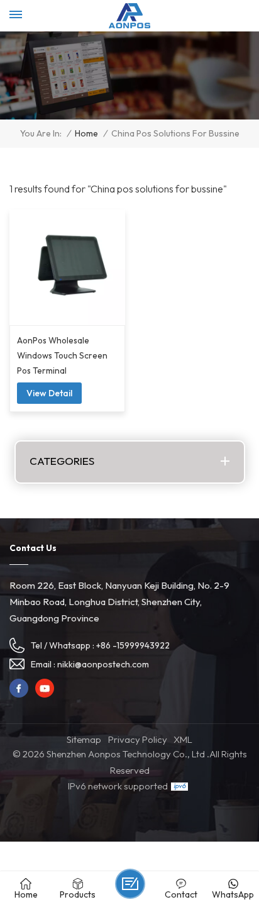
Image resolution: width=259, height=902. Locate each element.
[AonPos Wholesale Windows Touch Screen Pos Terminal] (67, 267)
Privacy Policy (137, 739)
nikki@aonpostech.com (103, 664)
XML (183, 739)
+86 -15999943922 (133, 645)
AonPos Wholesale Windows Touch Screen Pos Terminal (62, 355)
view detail (49, 393)
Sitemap (84, 739)
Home (86, 133)
